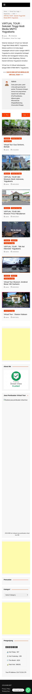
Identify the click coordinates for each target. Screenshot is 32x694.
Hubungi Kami (17, 689)
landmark (14, 240)
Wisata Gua (8, 141)
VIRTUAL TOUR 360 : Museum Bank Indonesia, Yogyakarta (14, 179)
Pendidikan (7, 38)
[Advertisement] (16, 344)
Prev (7, 115)
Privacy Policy (6, 689)
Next (24, 115)
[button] (28, 690)
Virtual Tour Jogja (15, 38)
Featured (7, 138)
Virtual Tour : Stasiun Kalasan (15, 314)
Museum (7, 173)
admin (5, 36)
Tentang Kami (6, 691)
